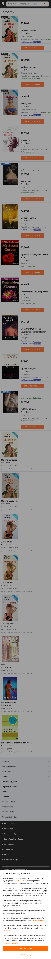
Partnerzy (6, 931)
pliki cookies (21, 881)
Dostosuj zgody (38, 921)
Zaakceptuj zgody (25, 948)
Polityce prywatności (10, 943)
